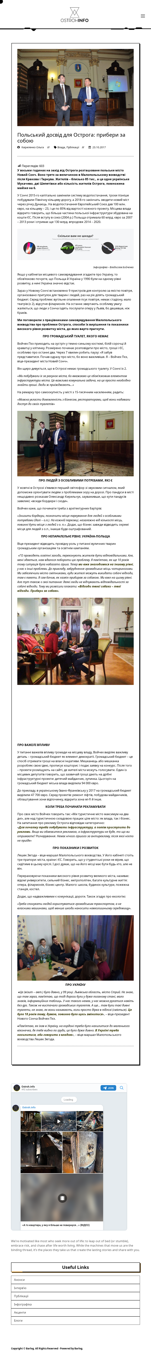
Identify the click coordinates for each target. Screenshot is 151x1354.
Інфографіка (23, 1304)
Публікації (72, 147)
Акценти (20, 1312)
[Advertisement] (75, 715)
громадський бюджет (115, 790)
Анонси (19, 1280)
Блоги (18, 1321)
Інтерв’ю (20, 1288)
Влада (61, 147)
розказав (41, 497)
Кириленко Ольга (33, 147)
